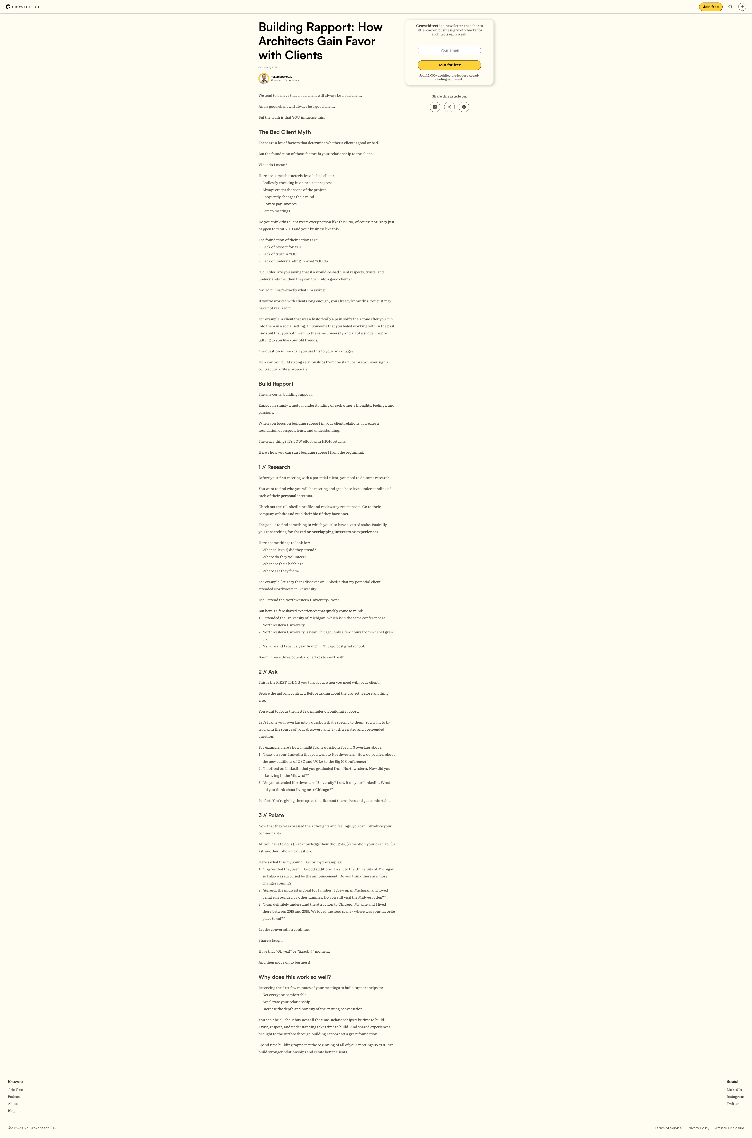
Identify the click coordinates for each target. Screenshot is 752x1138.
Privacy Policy (698, 1128)
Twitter (733, 1103)
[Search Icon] (730, 7)
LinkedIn (734, 1089)
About (13, 1103)
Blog (11, 1110)
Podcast (14, 1096)
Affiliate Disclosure (729, 1128)
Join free (15, 1089)
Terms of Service (668, 1128)
